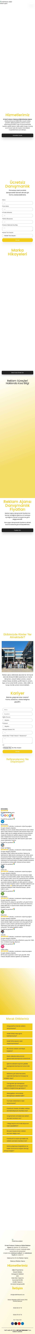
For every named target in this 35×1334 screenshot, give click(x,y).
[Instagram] (15, 1323)
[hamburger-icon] (31, 3)
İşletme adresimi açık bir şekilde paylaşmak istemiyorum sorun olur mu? (17, 1066)
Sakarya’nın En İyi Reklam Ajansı (17, 1258)
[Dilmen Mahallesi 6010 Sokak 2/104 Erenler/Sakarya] (17, 1297)
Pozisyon (5, 723)
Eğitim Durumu (6, 717)
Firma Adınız (5, 206)
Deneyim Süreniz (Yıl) (9, 729)
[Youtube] (19, 1323)
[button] (2, 784)
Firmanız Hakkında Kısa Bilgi (10, 225)
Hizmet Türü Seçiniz (7, 232)
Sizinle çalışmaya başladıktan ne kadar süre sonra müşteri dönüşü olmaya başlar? (16, 1148)
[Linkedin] (22, 1323)
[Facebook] (12, 1323)
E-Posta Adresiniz (7, 212)
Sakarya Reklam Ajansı (17, 1261)
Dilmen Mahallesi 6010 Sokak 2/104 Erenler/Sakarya (17, 1300)
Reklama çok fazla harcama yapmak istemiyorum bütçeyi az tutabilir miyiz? (16, 1076)
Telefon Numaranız (7, 218)
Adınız (4, 200)
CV (3, 745)
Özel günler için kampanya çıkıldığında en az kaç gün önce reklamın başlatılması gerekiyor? (15, 1086)
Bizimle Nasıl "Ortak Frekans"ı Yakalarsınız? (15, 735)
